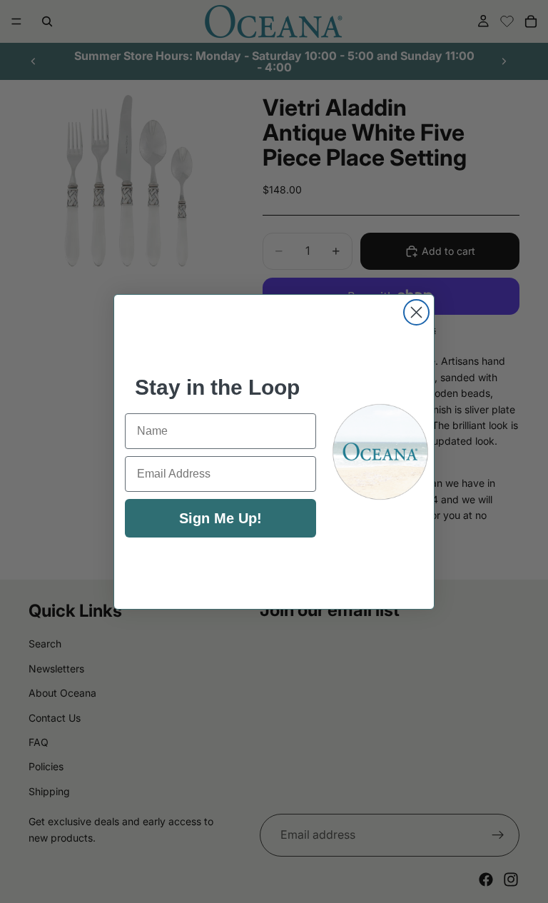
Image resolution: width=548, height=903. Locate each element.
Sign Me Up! (220, 518)
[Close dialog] (416, 312)
